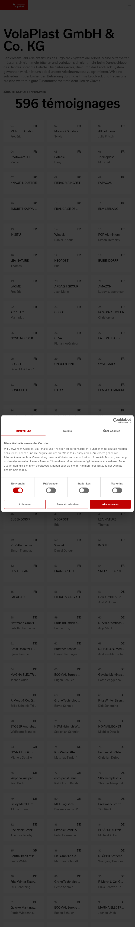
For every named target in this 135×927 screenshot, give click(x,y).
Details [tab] (67, 430)
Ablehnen (25, 504)
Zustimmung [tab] (23, 430)
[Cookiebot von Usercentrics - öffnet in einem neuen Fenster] (115, 420)
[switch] (51, 490)
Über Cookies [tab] (111, 430)
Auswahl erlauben (67, 504)
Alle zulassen (110, 504)
